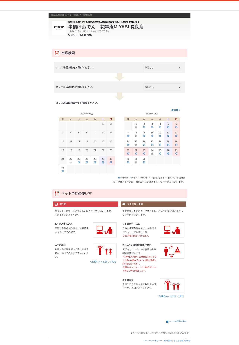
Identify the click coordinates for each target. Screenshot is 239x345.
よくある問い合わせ (182, 341)
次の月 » (175, 110)
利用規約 (168, 341)
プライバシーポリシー (152, 341)
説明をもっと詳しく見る (103, 261)
